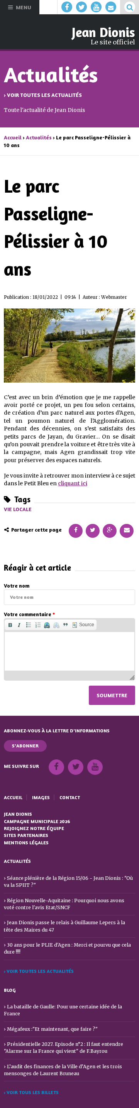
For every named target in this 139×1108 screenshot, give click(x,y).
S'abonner (25, 746)
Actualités (39, 137)
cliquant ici (72, 483)
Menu (23, 7)
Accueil (13, 137)
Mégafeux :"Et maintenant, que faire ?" (52, 1029)
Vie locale (18, 509)
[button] (10, 625)
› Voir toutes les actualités (43, 95)
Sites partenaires (26, 835)
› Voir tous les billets (31, 1092)
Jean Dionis (103, 32)
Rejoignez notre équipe (34, 828)
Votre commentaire (29, 614)
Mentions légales (26, 842)
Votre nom (16, 586)
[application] (69, 649)
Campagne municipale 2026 (37, 821)
